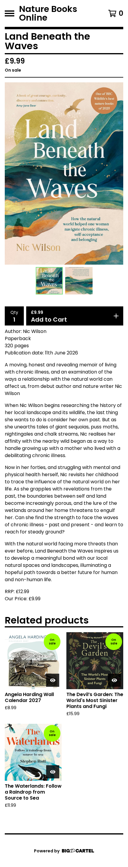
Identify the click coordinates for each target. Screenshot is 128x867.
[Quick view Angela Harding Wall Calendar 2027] (52, 680)
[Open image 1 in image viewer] (64, 173)
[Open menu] (9, 13)
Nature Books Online (48, 13)
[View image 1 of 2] (49, 280)
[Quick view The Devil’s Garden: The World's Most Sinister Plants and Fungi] (114, 680)
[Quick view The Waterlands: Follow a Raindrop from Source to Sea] (52, 771)
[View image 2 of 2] (79, 280)
